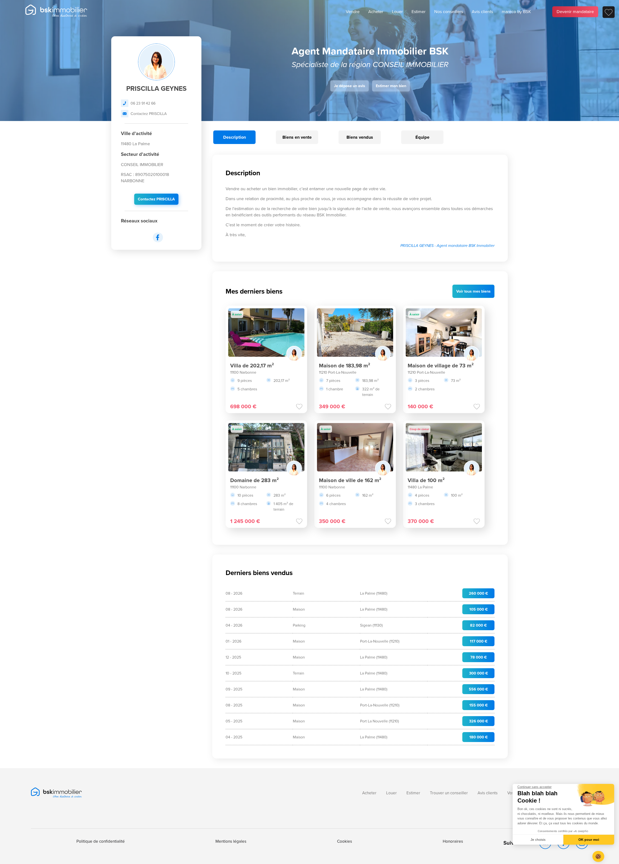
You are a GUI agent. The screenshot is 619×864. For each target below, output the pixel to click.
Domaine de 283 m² (254, 480)
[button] (598, 856)
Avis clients (482, 11)
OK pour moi (588, 839)
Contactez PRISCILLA (149, 113)
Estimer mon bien (391, 86)
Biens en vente (297, 137)
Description (234, 137)
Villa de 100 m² (426, 480)
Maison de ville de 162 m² (350, 480)
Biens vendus (359, 137)
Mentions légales (230, 841)
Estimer (419, 11)
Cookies (344, 841)
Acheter (375, 11)
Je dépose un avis (349, 86)
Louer (397, 11)
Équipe (422, 137)
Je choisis (538, 839)
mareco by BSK (516, 11)
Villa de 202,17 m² (252, 366)
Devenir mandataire (575, 11)
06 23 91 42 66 (143, 103)
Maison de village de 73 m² (441, 366)
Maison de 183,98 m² (344, 366)
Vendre (353, 11)
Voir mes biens (473, 291)
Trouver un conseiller (449, 793)
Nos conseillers (448, 11)
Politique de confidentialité (100, 841)
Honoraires (453, 841)
